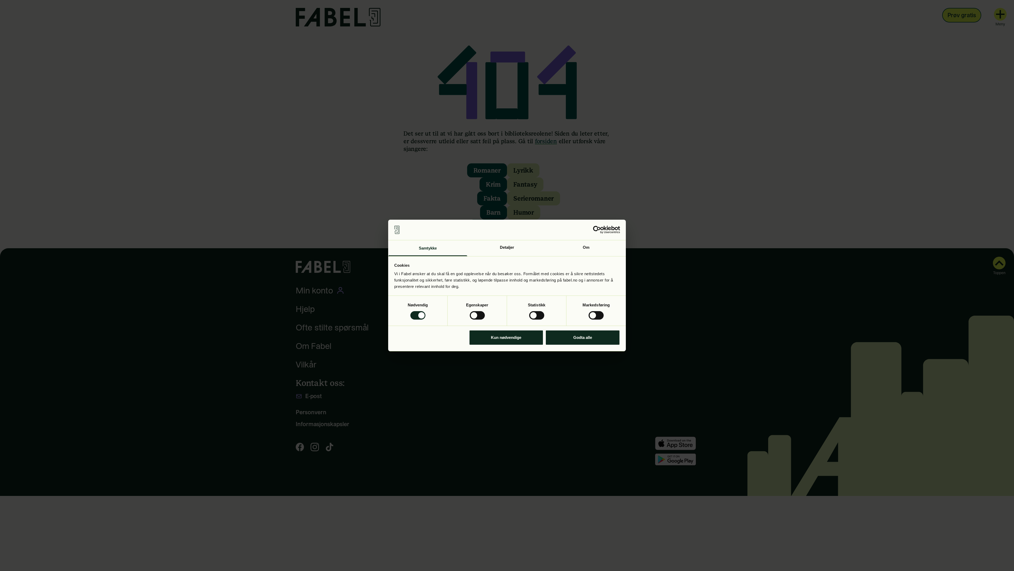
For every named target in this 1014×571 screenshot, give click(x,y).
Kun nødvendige (506, 337)
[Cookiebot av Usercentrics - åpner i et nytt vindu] (597, 230)
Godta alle (582, 337)
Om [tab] (586, 247)
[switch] (477, 315)
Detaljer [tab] (507, 247)
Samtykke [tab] (428, 248)
